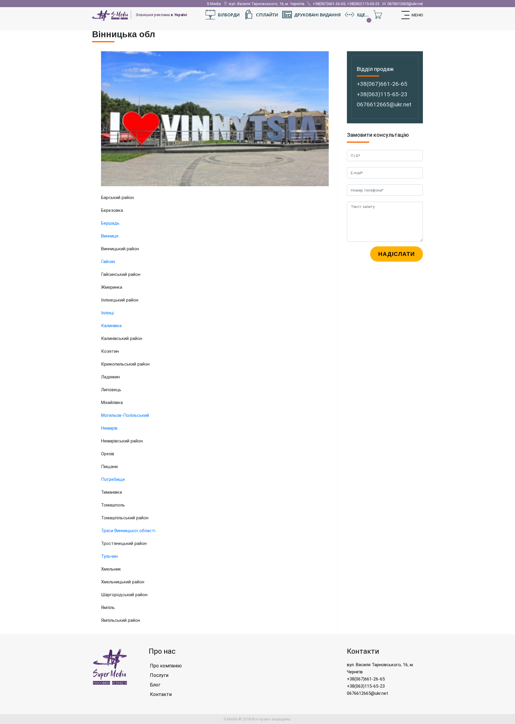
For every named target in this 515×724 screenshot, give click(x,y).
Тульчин (109, 556)
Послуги (159, 675)
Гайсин (108, 261)
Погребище (113, 479)
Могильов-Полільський (125, 415)
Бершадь (110, 223)
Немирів (109, 428)
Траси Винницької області (128, 530)
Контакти (161, 694)
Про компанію (166, 666)
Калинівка (111, 325)
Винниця (109, 236)
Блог (155, 685)
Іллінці (107, 313)
